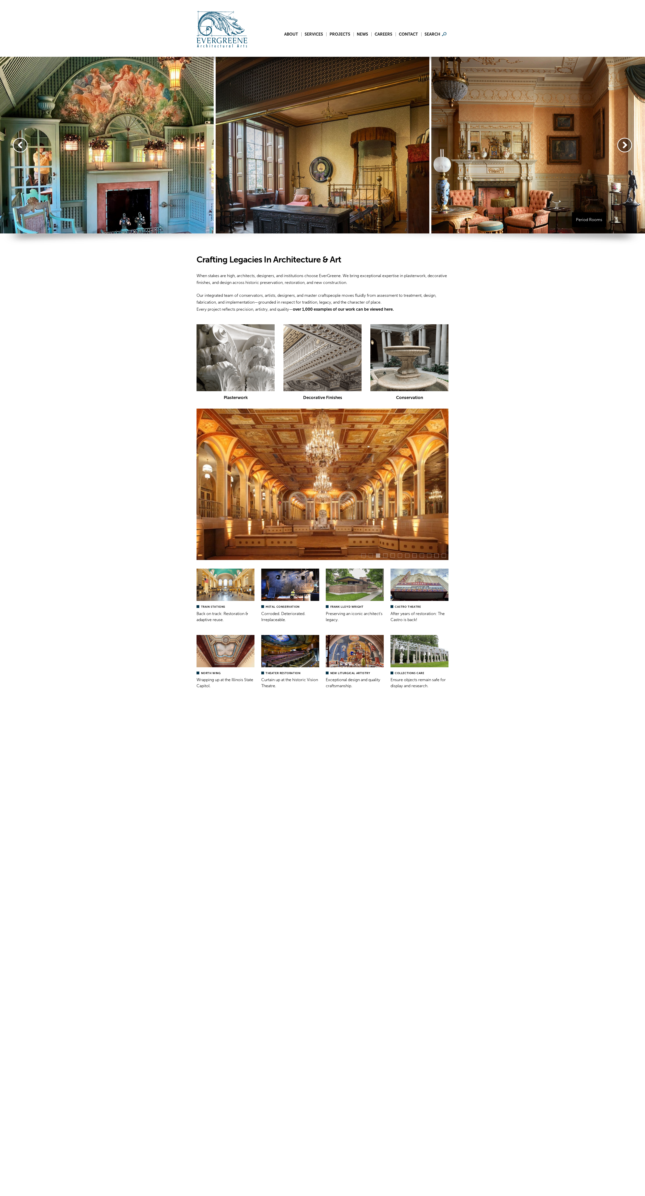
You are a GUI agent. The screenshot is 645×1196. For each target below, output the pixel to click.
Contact (408, 34)
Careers (383, 34)
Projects (340, 34)
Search (432, 34)
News (362, 34)
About (291, 34)
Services (314, 34)
